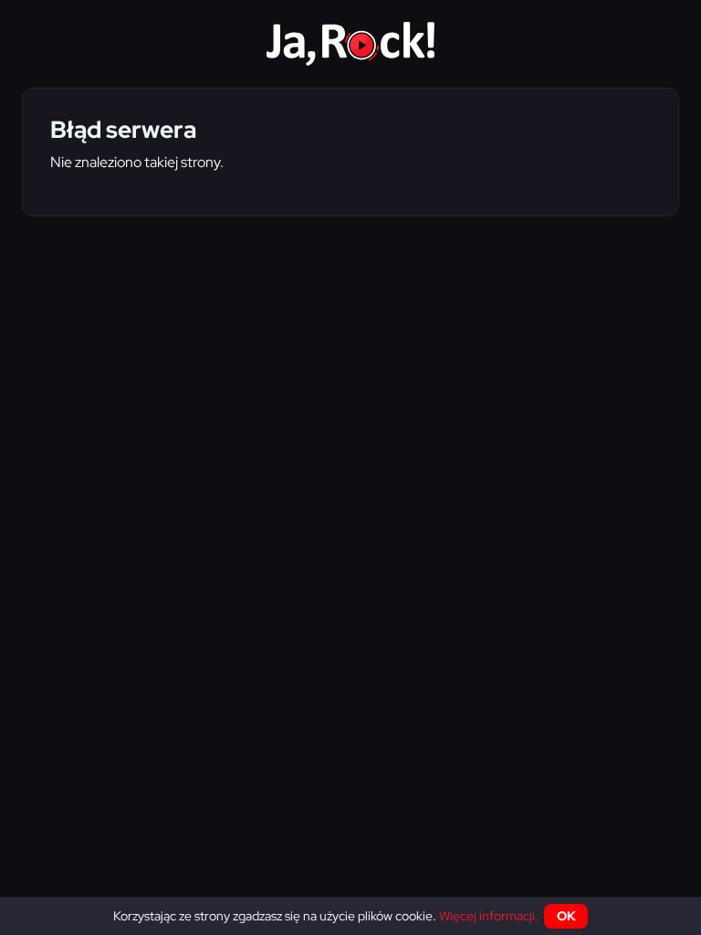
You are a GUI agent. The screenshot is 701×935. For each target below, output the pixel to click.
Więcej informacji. (489, 916)
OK (566, 916)
